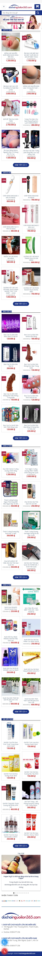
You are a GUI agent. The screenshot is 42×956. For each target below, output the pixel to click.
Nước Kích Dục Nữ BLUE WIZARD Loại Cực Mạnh (10, 669)
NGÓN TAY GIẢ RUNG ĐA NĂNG (11, 257)
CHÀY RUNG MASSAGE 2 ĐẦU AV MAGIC (11, 196)
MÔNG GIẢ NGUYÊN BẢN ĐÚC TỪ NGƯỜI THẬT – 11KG (31, 88)
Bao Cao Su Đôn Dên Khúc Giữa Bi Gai (31, 396)
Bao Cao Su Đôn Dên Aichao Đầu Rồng (31, 335)
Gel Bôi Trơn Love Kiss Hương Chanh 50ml (31, 743)
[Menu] (4, 6)
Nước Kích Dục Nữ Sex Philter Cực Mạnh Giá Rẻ (31, 640)
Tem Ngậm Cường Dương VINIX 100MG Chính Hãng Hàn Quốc (31, 470)
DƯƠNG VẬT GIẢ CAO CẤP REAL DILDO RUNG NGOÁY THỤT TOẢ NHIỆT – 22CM (10, 290)
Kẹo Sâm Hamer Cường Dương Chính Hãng (10, 470)
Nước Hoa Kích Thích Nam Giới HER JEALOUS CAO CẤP (31, 700)
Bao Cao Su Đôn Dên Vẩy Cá (11, 365)
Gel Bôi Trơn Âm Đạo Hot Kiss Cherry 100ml (31, 834)
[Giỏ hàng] (37, 6)
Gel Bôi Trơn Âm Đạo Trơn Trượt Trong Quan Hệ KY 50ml (10, 744)
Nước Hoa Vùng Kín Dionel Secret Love (11, 608)
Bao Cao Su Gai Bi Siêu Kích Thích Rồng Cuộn (10, 426)
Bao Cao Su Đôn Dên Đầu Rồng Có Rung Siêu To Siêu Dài (31, 427)
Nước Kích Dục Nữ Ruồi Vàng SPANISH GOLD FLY (31, 670)
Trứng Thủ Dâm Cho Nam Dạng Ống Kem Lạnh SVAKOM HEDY (31, 121)
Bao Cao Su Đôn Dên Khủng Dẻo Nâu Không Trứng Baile (10, 395)
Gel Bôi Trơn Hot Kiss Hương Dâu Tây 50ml (31, 773)
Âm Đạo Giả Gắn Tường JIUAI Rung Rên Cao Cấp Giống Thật (31, 152)
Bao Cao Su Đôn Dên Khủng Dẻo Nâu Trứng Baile (31, 366)
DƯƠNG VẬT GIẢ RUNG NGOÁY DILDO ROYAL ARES (31, 289)
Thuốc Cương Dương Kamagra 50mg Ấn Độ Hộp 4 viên (31, 533)
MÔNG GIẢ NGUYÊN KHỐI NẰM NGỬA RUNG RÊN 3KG (10, 55)
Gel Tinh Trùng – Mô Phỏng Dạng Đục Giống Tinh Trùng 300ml (31, 803)
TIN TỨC (21, 854)
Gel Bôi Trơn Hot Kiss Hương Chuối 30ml (11, 775)
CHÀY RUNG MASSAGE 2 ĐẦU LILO (31, 226)
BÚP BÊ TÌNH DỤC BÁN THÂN (10, 120)
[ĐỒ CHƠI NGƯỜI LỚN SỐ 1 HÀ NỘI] (20, 6)
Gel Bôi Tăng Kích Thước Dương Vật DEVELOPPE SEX (11, 805)
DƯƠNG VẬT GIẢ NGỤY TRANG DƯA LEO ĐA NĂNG (31, 258)
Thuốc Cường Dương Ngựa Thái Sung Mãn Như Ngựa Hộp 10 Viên (10, 502)
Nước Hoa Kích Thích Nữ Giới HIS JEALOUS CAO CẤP (11, 700)
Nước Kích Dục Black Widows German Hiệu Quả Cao (11, 638)
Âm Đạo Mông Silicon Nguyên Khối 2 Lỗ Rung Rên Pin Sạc (10, 152)
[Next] (40, 872)
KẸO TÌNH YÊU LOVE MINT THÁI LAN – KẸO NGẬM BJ (31, 610)
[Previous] (2, 872)
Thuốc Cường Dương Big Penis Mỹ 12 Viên (11, 532)
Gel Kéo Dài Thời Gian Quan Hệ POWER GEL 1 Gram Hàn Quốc (31, 565)
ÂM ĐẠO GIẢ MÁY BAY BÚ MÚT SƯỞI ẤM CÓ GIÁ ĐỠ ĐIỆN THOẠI (31, 55)
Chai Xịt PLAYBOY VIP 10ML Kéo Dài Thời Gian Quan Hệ (11, 563)
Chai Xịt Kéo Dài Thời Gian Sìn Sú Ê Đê (31, 503)
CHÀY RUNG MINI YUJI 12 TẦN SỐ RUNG (11, 228)
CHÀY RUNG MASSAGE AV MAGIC (31, 196)
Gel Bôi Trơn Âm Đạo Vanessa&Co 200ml (11, 836)
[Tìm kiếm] (37, 13)
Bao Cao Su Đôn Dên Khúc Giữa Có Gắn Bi (11, 335)
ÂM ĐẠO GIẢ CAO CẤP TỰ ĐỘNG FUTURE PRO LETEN (10, 88)
